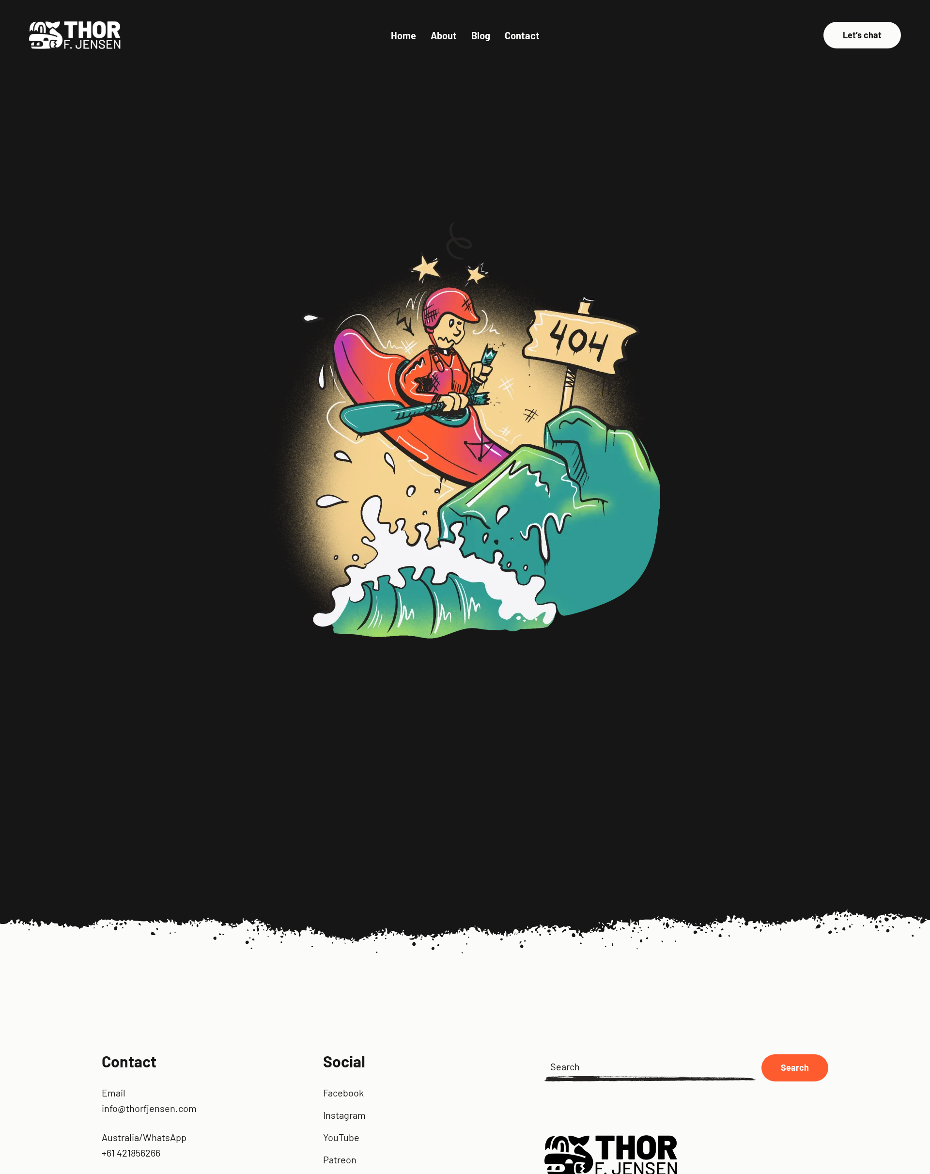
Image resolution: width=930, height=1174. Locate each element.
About (444, 35)
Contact (522, 35)
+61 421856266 (131, 1153)
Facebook (343, 1092)
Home (403, 35)
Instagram (344, 1115)
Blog (480, 35)
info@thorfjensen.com (149, 1108)
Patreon (339, 1159)
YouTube (341, 1137)
